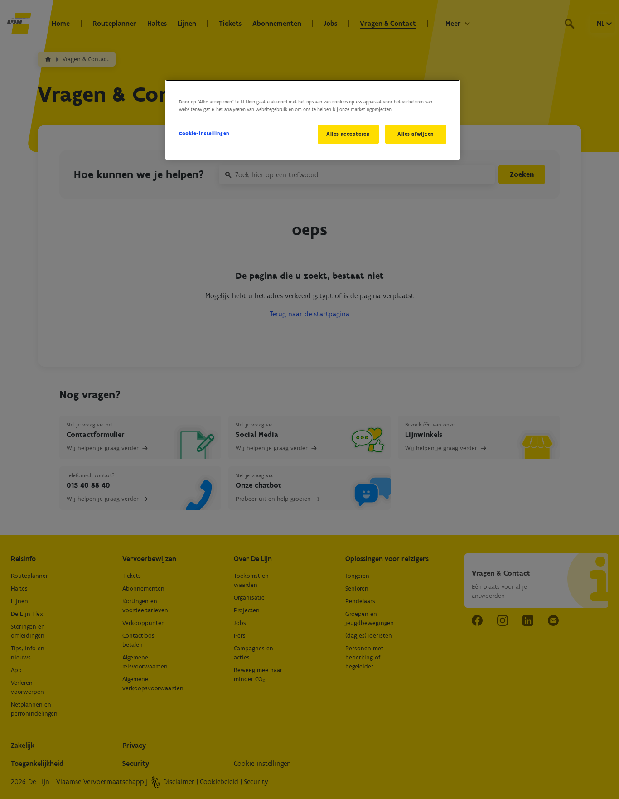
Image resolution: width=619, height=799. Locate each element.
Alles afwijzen (415, 134)
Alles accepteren (348, 134)
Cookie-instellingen (204, 133)
